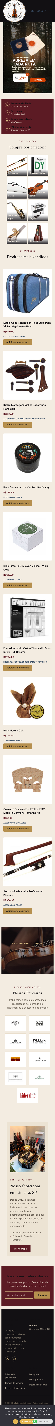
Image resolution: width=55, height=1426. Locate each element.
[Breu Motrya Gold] (27, 701)
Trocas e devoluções (15, 1388)
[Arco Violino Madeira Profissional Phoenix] (27, 861)
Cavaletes (21, 823)
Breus (19, 497)
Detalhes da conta (38, 1384)
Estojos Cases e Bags (14, 336)
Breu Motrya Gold (13, 730)
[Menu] (50, 11)
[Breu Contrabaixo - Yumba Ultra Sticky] (27, 457)
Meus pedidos (36, 1379)
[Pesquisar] (27, 11)
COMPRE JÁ (38, 80)
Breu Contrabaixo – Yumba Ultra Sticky (26, 487)
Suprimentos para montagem (30, 419)
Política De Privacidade (31, 1421)
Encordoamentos (12, 662)
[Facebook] (7, 1359)
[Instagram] (14, 1359)
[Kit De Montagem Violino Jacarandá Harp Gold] (27, 375)
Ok (15, 1421)
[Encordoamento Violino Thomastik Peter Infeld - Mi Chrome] (27, 618)
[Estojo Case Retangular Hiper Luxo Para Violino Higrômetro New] (27, 293)
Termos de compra (14, 1383)
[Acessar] (32, 11)
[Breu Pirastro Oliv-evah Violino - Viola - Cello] (27, 536)
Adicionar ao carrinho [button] (17, 342)
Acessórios (9, 419)
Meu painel (34, 1374)
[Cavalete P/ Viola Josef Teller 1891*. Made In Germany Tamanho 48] (27, 779)
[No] (51, 1415)
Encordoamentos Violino (35, 662)
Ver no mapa (20, 1248)
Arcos (19, 905)
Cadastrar (42, 1295)
